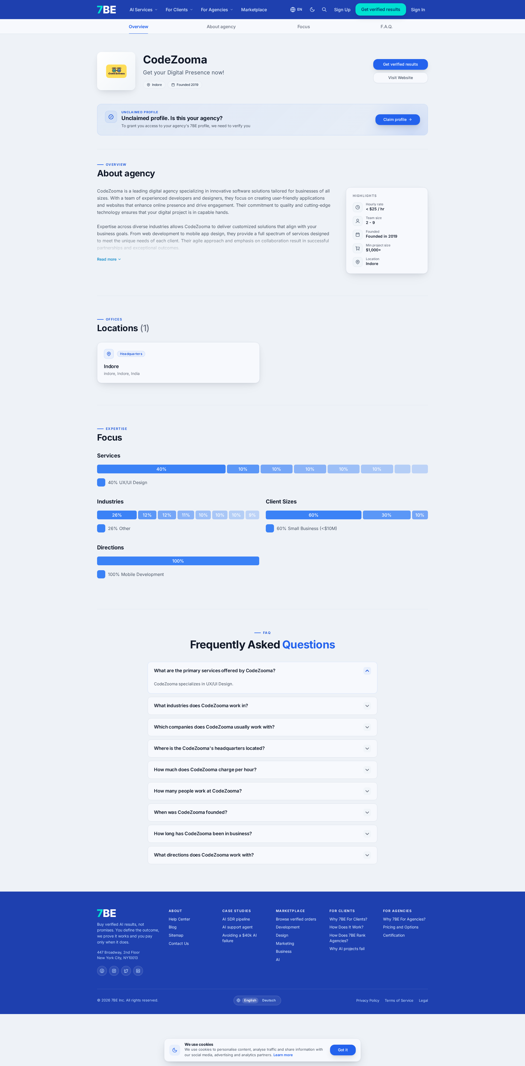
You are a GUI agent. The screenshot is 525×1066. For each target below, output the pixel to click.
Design (282, 935)
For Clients (177, 9)
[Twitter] (126, 971)
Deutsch (269, 1000)
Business (283, 951)
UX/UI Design (133, 482)
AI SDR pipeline (236, 919)
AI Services (141, 9)
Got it (343, 1049)
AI (278, 959)
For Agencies (214, 9)
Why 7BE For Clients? (348, 919)
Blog (173, 927)
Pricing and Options (400, 927)
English (250, 1000)
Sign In (418, 9)
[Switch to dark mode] (312, 9)
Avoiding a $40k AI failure (239, 938)
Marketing (285, 943)
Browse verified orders (296, 919)
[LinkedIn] (138, 971)
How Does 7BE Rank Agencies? (347, 938)
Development (288, 927)
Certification (394, 935)
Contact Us (179, 943)
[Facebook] (102, 971)
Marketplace (254, 9)
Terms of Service (399, 1000)
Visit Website (400, 77)
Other (124, 528)
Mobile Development (142, 574)
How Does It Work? (346, 927)
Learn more (283, 1055)
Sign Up (342, 9)
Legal (423, 1000)
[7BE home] (106, 913)
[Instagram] (114, 971)
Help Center (179, 919)
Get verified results (380, 9)
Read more (106, 259)
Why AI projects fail (346, 948)
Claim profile (395, 119)
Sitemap (176, 935)
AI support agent (237, 927)
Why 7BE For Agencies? (404, 919)
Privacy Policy (367, 1000)
